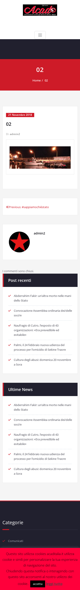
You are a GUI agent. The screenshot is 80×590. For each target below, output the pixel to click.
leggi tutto (54, 583)
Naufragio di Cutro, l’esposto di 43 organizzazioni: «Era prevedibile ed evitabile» (36, 330)
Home (36, 80)
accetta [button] (37, 584)
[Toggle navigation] (40, 35)
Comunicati (15, 541)
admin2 (15, 134)
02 (46, 80)
